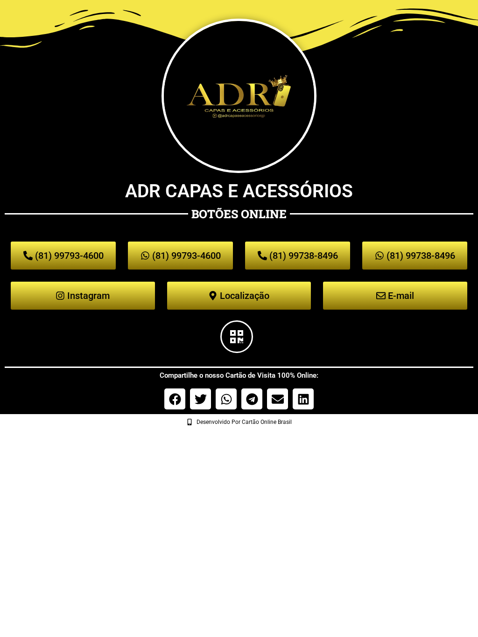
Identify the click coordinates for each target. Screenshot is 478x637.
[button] (174, 398)
